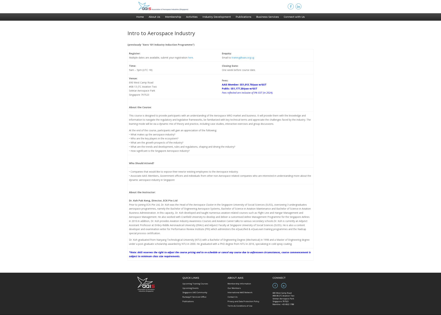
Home (140, 16)
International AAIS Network (240, 292)
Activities (192, 16)
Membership (173, 16)
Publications (243, 16)
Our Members (234, 288)
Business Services (267, 16)
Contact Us (232, 297)
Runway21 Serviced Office (194, 297)
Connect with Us (294, 16)
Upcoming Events (190, 288)
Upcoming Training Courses (195, 283)
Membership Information (239, 283)
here (190, 57)
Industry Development (216, 16)
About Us (154, 16)
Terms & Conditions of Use (240, 306)
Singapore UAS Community (194, 292)
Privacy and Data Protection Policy (243, 301)
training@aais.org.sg (243, 57)
